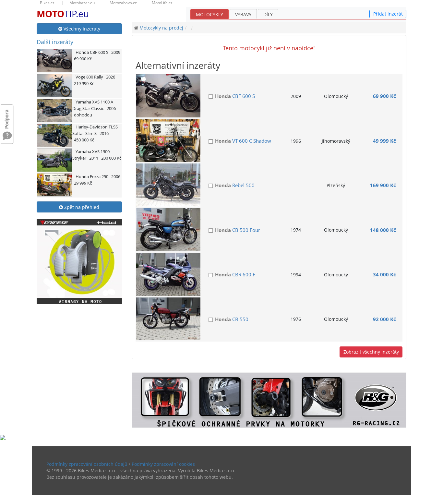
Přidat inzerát (388, 14)
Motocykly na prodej (161, 28)
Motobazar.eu (82, 3)
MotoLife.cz (162, 3)
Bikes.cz (47, 3)
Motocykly (209, 14)
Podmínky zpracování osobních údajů (86, 464)
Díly (268, 14)
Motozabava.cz (123, 3)
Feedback (7, 116)
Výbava (243, 14)
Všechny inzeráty (81, 29)
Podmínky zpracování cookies (163, 464)
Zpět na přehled (81, 207)
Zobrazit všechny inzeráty (371, 352)
